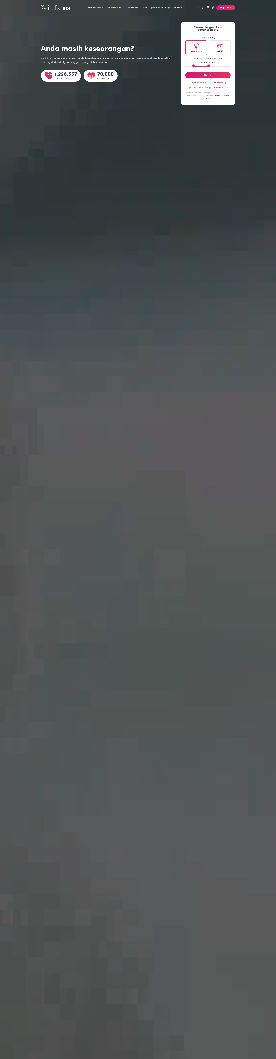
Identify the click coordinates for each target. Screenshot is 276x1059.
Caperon (217, 88)
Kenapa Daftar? (115, 8)
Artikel (144, 8)
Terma (216, 96)
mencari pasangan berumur (208, 59)
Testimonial (132, 8)
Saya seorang (208, 38)
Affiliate (178, 8)
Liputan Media (95, 8)
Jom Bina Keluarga (160, 8)
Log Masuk (225, 8)
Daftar (208, 75)
